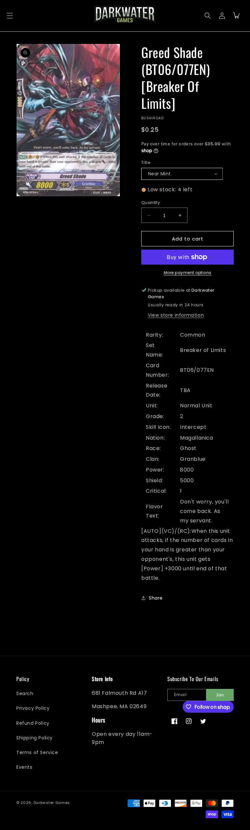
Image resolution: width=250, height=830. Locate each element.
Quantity (150, 202)
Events (24, 767)
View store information (176, 315)
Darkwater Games (52, 802)
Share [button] (156, 598)
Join (220, 694)
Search (25, 693)
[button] (10, 15)
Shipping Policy (34, 738)
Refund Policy (32, 723)
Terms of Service (37, 752)
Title (145, 162)
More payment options (188, 272)
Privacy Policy (32, 708)
